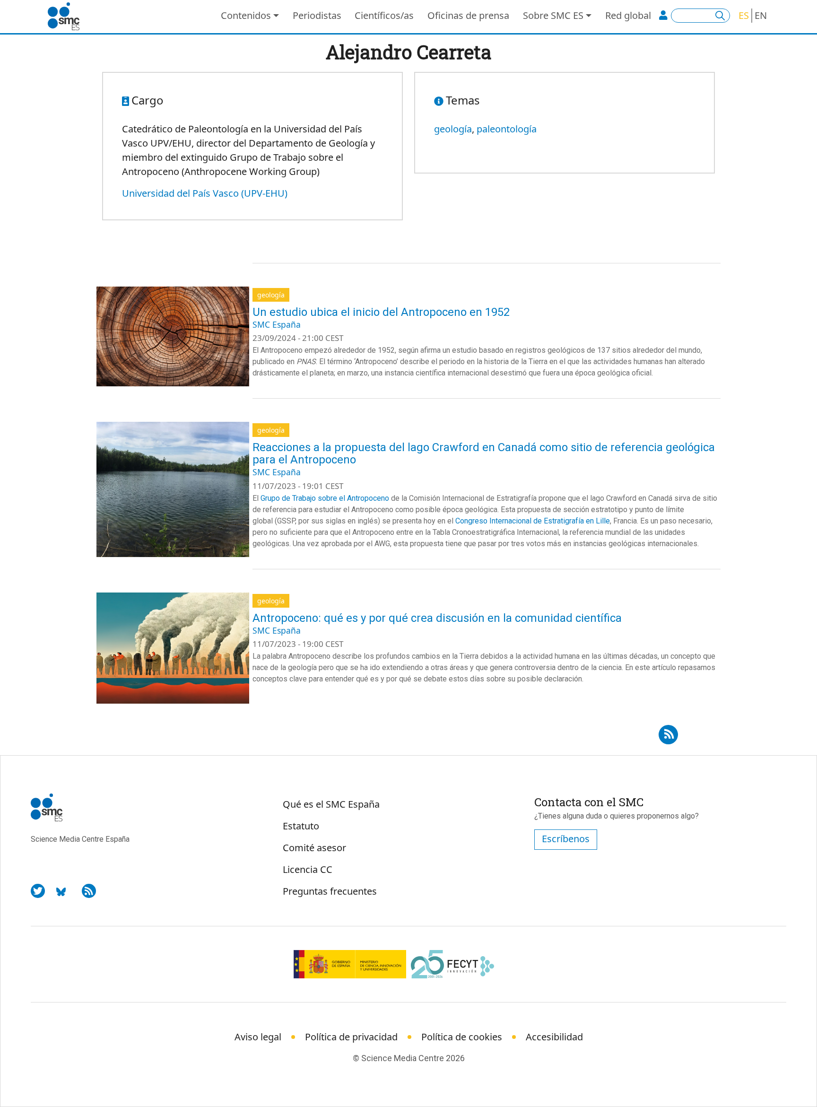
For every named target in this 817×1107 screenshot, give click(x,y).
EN (761, 15)
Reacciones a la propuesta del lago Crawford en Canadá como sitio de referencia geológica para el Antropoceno (483, 453)
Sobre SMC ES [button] (553, 15)
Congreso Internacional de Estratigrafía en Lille (532, 520)
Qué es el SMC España (331, 804)
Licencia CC (307, 869)
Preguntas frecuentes (330, 891)
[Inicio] (67, 16)
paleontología (507, 128)
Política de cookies (461, 1036)
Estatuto (301, 825)
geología (453, 128)
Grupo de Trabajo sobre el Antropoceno (325, 498)
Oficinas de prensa (468, 15)
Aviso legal (258, 1036)
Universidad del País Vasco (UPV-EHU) (204, 193)
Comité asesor (314, 847)
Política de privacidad (351, 1036)
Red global (628, 15)
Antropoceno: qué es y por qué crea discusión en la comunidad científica (437, 618)
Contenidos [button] (246, 15)
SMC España (276, 324)
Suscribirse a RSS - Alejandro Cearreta (668, 731)
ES (744, 15)
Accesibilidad (554, 1036)
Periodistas (317, 15)
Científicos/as (384, 15)
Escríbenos (566, 838)
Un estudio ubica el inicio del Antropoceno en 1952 (381, 312)
